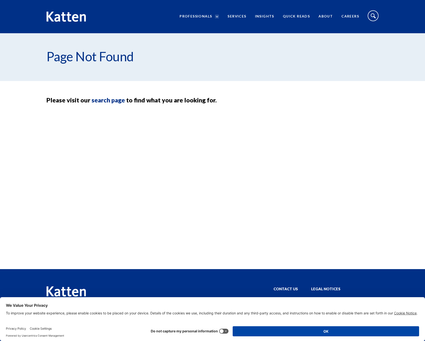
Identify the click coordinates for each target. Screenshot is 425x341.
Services (237, 16)
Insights (264, 16)
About (326, 16)
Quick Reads (296, 16)
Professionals (196, 16)
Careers (350, 16)
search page (108, 100)
